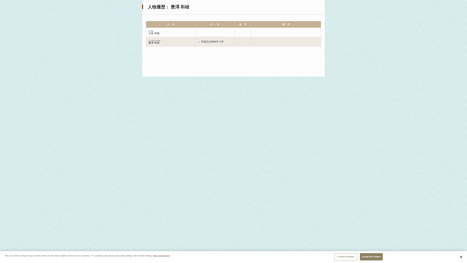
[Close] (461, 257)
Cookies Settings (345, 257)
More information (161, 256)
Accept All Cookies (371, 257)
